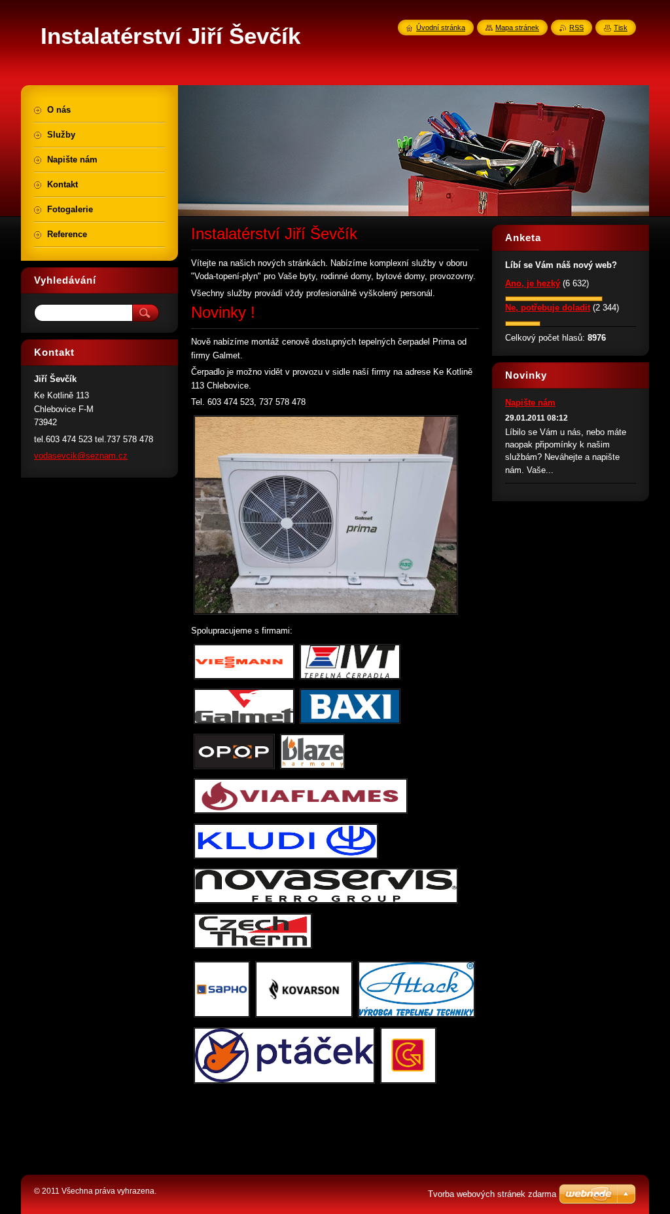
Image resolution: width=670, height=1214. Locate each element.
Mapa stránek (517, 27)
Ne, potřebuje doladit (547, 308)
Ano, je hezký (532, 283)
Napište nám (530, 403)
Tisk (620, 27)
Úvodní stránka (440, 27)
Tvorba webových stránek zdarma (492, 1194)
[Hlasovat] (554, 298)
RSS (576, 27)
